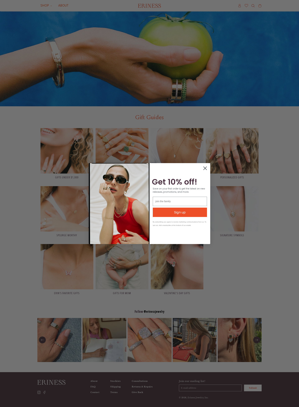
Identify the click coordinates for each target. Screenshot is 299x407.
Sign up (180, 212)
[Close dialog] (205, 168)
